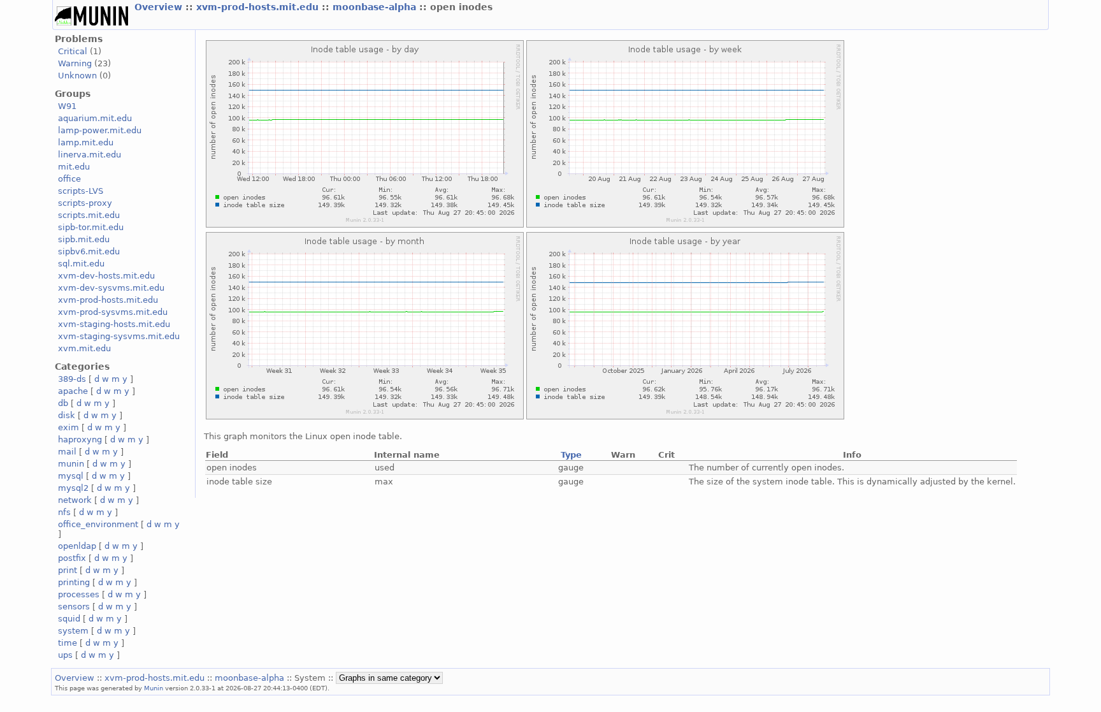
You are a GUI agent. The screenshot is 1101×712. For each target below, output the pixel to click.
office (69, 179)
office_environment (98, 524)
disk (66, 415)
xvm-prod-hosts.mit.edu (259, 7)
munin (71, 464)
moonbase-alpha (376, 7)
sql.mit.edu (81, 263)
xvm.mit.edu (84, 348)
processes (78, 594)
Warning (75, 63)
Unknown (77, 75)
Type (571, 455)
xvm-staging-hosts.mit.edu (114, 324)
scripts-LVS (80, 191)
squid (69, 618)
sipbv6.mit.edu (89, 251)
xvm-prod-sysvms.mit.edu (113, 312)
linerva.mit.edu (89, 154)
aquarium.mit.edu (95, 118)
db (63, 403)
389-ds (72, 379)
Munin (153, 688)
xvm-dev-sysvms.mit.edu (111, 288)
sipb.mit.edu (84, 239)
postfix (72, 558)
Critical (72, 51)
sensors (74, 606)
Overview (159, 7)
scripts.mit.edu (89, 215)
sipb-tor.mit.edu (91, 227)
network (75, 500)
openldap (77, 546)
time (67, 643)
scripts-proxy (85, 203)
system (73, 631)
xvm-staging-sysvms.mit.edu (119, 336)
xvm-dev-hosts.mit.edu (106, 275)
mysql (70, 476)
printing (74, 582)
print (67, 570)
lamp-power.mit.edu (99, 130)
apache (73, 391)
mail (67, 451)
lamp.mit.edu (85, 142)
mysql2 (73, 488)
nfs (64, 512)
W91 (67, 106)
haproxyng (80, 439)
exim (68, 427)
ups (65, 655)
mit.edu (74, 166)
